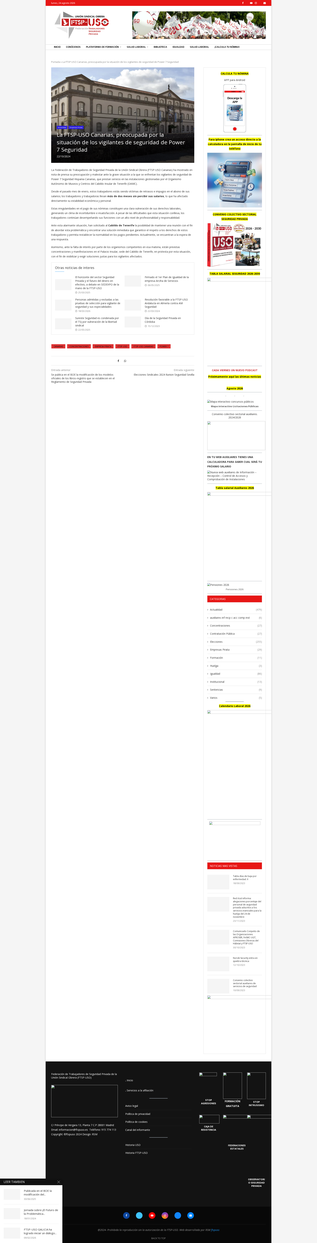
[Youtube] (251, 3)
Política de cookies (136, 1121)
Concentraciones (79, 346)
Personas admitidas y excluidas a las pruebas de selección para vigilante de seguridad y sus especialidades (97, 303)
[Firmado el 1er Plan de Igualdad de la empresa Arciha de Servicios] (133, 281)
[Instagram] (256, 3)
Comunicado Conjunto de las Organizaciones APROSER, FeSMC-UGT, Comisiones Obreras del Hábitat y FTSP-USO (246, 937)
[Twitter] (247, 3)
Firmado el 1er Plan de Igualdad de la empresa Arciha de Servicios (167, 279)
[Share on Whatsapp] (125, 361)
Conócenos (73, 47)
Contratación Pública (236, 633)
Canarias (58, 346)
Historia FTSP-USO (136, 1153)
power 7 (164, 346)
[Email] (264, 3)
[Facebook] (242, 3)
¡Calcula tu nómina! (227, 47)
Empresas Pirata (236, 649)
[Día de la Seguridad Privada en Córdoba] (133, 322)
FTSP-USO (122, 346)
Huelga (236, 665)
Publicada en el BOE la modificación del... (38, 1192)
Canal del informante (137, 1130)
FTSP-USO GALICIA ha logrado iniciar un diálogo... (40, 1231)
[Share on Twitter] (122, 361)
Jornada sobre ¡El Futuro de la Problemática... (41, 1211)
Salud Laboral (136, 47)
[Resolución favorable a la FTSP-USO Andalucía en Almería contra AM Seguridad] (133, 305)
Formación (236, 657)
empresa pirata (103, 346)
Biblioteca (160, 47)
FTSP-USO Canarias (143, 346)
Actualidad (236, 609)
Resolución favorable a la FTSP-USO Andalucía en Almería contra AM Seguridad (166, 303)
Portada (55, 62)
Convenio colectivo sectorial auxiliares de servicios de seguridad (245, 983)
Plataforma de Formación (102, 47)
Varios (236, 697)
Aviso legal (131, 1106)
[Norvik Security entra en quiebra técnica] (218, 964)
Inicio (57, 47)
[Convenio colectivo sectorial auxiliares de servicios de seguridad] (218, 986)
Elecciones (236, 641)
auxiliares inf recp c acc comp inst (236, 617)
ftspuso (215, 1230)
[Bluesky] (260, 3)
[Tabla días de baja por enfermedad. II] (218, 882)
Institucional (236, 681)
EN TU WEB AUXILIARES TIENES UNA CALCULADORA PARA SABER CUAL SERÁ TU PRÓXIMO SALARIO (234, 461)
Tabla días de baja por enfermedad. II (245, 878)
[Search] (264, 47)
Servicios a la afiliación (140, 1090)
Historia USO (133, 1145)
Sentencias (236, 689)
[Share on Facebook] (118, 361)
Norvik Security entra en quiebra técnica (245, 960)
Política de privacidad (137, 1114)
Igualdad (178, 47)
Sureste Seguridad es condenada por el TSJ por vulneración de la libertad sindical (97, 321)
